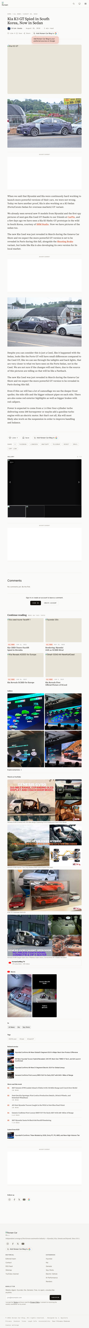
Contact (9, 1262)
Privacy (9, 1321)
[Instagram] (9, 1199)
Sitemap (9, 1270)
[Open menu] (85, 3)
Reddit (66, 444)
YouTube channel (12, 1274)
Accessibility (44, 1321)
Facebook (23, 444)
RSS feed (9, 1266)
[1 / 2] (17, 511)
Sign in (35, 603)
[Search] (73, 3)
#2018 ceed (12, 1039)
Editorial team (11, 1259)
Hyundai (49, 1259)
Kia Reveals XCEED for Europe (20, 682)
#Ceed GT (30, 1039)
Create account (50, 603)
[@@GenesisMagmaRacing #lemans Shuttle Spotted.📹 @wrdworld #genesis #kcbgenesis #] (44, 995)
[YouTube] (24, 1199)
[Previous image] (11, 482)
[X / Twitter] (19, 1199)
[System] (79, 3)
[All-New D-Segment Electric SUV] (63, 711)
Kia (19, 1027)
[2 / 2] (35, 511)
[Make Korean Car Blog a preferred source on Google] (29, 1199)
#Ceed (22, 1039)
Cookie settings (12, 1325)
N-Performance (52, 1278)
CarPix (71, 216)
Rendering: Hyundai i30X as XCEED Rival (54, 648)
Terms (16, 1302)
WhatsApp (45, 444)
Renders (49, 1281)
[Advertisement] (44, 173)
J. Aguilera (63, 1318)
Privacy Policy (35, 1302)
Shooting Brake (65, 241)
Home (9, 14)
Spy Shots (26, 1027)
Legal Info (32, 1321)
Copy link (13, 449)
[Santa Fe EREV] (63, 749)
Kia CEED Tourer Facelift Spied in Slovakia (18, 648)
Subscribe (55, 1297)
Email (75, 444)
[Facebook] (14, 1199)
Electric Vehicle (51, 1274)
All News (17, 14)
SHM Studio (43, 224)
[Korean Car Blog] (36, 4)
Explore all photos (14, 770)
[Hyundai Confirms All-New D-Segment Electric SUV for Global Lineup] (25, 711)
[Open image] (44, 482)
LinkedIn (34, 444)
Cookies (17, 1321)
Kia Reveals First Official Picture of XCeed (56, 683)
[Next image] (78, 482)
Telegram (56, 444)
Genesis (49, 1266)
